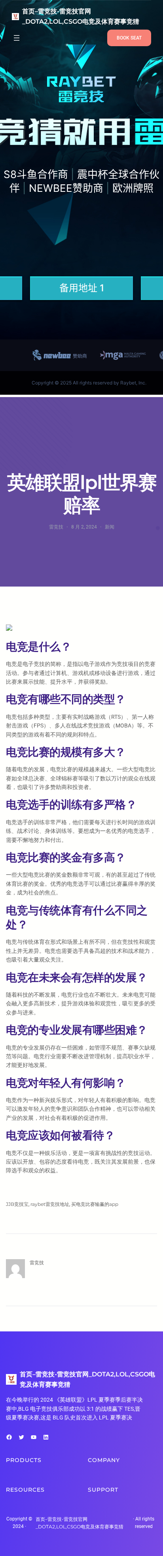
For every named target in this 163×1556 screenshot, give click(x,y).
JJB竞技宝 (17, 1204)
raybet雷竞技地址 (49, 1204)
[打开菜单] (16, 38)
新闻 (109, 527)
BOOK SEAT (129, 38)
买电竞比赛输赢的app (94, 1204)
